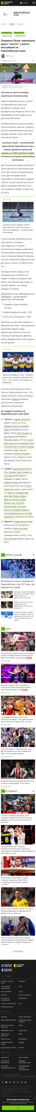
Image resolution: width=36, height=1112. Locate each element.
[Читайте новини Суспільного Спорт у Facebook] (2, 1082)
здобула (15, 399)
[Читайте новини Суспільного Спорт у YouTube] (6, 1082)
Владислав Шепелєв (23, 521)
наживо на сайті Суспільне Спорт (17, 153)
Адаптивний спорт (8, 1020)
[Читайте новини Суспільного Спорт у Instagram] (21, 1082)
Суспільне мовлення (5, 1062)
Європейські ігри (6, 32)
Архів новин (24, 1057)
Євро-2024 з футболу (5, 1035)
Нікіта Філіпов (10, 538)
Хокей (21, 1048)
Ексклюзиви (6, 992)
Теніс (21, 992)
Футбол (4, 995)
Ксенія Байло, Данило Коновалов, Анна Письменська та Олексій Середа (19, 443)
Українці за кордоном (5, 999)
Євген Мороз (10, 56)
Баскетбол (23, 1030)
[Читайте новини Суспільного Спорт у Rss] (10, 1082)
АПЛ (20, 1003)
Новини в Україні (7, 36)
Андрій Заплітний (22, 419)
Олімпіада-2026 (7, 1007)
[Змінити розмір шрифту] (33, 61)
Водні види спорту (8, 1048)
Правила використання (25, 1062)
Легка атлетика (25, 995)
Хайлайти (20, 24)
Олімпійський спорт (20, 36)
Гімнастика (5, 1039)
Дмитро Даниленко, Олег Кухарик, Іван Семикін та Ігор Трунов (18, 472)
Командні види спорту (25, 1021)
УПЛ (20, 986)
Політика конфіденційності (8, 1067)
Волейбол (23, 998)
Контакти (5, 1057)
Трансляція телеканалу (5, 987)
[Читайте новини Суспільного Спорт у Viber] (17, 1082)
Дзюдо (21, 1042)
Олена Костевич (20, 528)
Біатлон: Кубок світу (7, 982)
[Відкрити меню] (34, 3)
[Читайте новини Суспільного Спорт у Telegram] (14, 1082)
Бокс (21, 1034)
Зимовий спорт (7, 1030)
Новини (11, 24)
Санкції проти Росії (8, 1003)
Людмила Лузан (19, 32)
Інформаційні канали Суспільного (24, 1068)
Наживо (3, 24)
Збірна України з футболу (7, 1026)
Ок (18, 1108)
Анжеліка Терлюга (22, 453)
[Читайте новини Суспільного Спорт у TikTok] (25, 1082)
